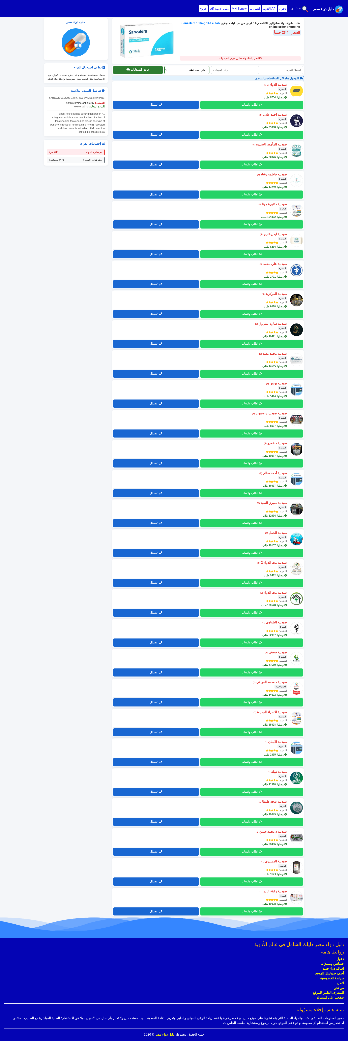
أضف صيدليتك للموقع (329, 973)
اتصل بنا (255, 8)
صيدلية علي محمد (273, 264)
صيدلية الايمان (276, 741)
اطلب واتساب (250, 104)
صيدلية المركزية (274, 294)
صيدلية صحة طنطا (273, 801)
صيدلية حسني (276, 652)
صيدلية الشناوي (274, 622)
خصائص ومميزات (332, 963)
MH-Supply (239, 8)
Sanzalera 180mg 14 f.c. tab (200, 23)
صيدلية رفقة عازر (273, 891)
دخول (282, 8)
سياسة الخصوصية (332, 978)
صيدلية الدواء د (275, 84)
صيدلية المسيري (274, 861)
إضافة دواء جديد (333, 968)
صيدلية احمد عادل (273, 114)
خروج (203, 8)
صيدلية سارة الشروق (271, 323)
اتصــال (154, 104)
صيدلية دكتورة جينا (273, 204)
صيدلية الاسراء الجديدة (270, 712)
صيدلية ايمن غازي (273, 234)
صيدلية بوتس (276, 383)
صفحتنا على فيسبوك (330, 997)
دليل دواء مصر (164, 1034)
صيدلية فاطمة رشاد (272, 174)
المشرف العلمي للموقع (328, 992)
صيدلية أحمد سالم (273, 473)
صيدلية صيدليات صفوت (269, 413)
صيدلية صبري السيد (272, 503)
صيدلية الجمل (276, 532)
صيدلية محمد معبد (273, 353)
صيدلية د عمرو (275, 443)
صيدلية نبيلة (277, 771)
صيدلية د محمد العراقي (270, 682)
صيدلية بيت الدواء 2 (272, 562)
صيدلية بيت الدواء (273, 592)
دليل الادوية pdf (219, 8)
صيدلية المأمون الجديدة (270, 144)
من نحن (339, 988)
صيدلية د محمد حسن (271, 831)
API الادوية (269, 8)
